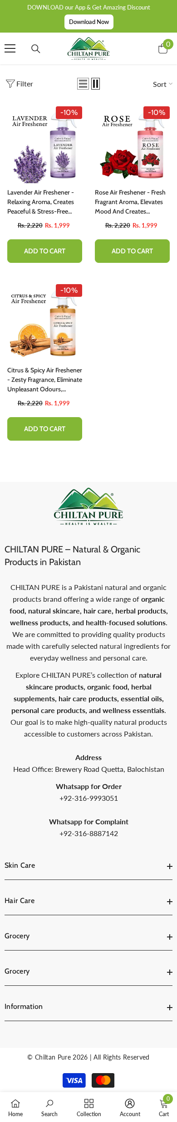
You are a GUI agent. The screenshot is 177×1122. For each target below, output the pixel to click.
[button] (83, 84)
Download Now (89, 21)
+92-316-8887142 (88, 833)
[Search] (35, 48)
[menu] (10, 48)
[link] (49, 1107)
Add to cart (44, 251)
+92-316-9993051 (88, 798)
